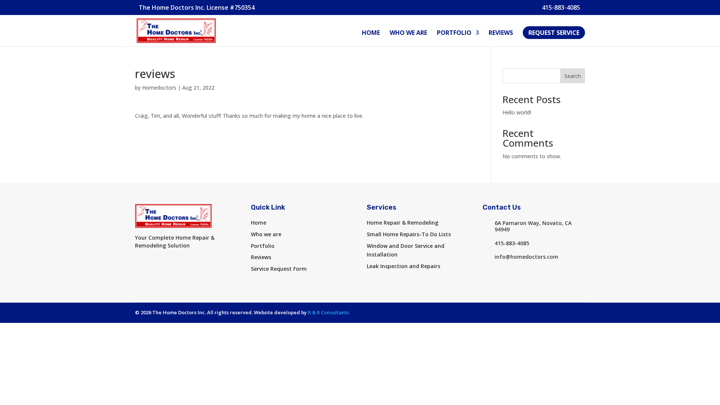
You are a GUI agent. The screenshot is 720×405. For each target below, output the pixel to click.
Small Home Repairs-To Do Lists (409, 234)
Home (371, 33)
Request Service (553, 32)
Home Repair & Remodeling (402, 222)
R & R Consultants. (329, 312)
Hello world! (516, 112)
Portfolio (454, 33)
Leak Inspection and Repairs (403, 266)
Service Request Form (279, 268)
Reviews (501, 33)
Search (572, 76)
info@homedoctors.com (526, 256)
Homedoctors (159, 87)
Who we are (408, 33)
